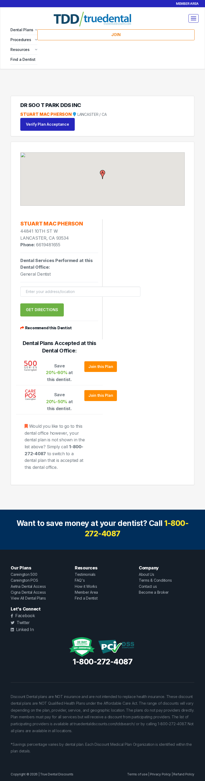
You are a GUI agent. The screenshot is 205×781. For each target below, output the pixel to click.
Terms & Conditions (155, 580)
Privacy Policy (160, 774)
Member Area (187, 4)
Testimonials (85, 574)
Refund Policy (183, 774)
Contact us (148, 586)
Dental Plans (21, 29)
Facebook (25, 615)
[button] (102, 174)
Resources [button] (20, 49)
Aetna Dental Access (28, 586)
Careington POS (24, 580)
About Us (146, 574)
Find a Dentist (23, 59)
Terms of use (137, 774)
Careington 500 (24, 574)
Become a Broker (154, 592)
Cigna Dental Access (28, 592)
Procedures (20, 39)
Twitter (23, 622)
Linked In (25, 629)
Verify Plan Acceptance (47, 124)
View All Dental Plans (28, 598)
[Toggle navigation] (193, 18)
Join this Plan (100, 366)
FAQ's (80, 580)
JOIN (115, 34)
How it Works (86, 586)
